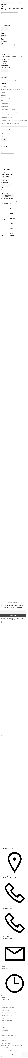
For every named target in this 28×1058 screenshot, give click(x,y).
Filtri (4, 149)
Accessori (8, 80)
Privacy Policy (5, 1030)
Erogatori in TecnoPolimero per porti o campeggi (14, 120)
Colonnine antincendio (7, 114)
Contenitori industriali (6, 117)
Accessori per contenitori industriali (10, 89)
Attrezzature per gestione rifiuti (9, 112)
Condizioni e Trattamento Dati (9, 1035)
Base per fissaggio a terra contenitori (10, 98)
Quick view (7, 166)
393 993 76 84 (4, 35)
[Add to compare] (3, 166)
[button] (7, 195)
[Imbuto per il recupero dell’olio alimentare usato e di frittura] (7, 158)
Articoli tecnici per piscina (8, 109)
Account (3, 1025)
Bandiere (3, 95)
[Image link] (14, 678)
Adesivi (3, 92)
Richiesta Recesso (6, 1043)
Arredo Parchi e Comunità (8, 1007)
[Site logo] (9, 18)
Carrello (3, 1027)
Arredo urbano (5, 106)
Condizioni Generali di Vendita (9, 1038)
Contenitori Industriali (7, 1020)
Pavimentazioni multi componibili (10, 123)
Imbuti (2, 100)
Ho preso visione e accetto (13, 619)
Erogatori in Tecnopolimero (8, 1018)
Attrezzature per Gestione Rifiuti (9, 1012)
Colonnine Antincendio (7, 1015)
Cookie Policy (5, 1032)
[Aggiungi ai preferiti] (11, 166)
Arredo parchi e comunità (7, 103)
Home (2, 80)
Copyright (4, 1040)
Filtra (4, 139)
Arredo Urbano (5, 1010)
